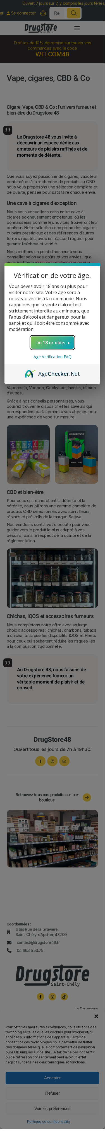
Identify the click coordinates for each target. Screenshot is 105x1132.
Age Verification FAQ (52, 356)
